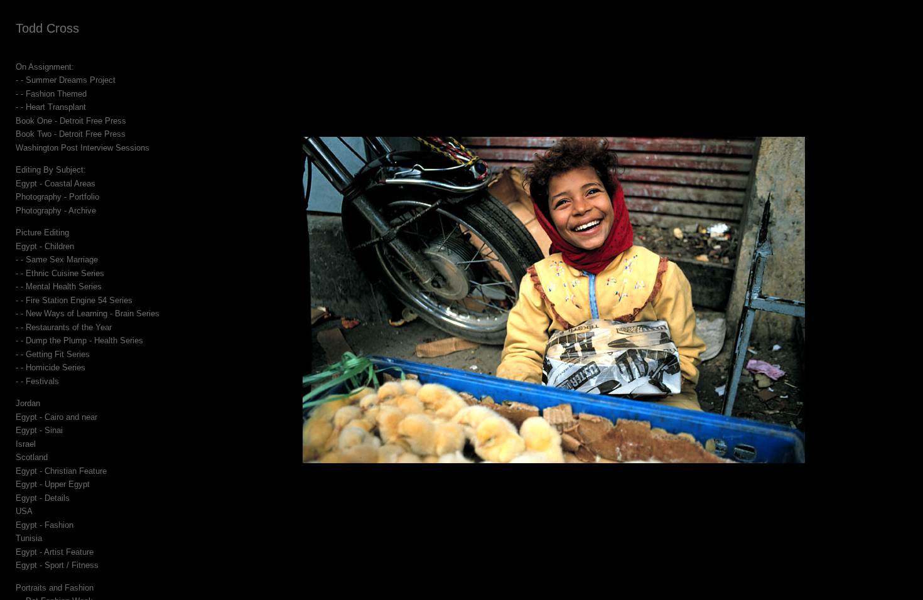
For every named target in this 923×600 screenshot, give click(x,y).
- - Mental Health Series (59, 286)
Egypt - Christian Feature (61, 471)
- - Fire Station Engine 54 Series (74, 300)
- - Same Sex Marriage (57, 259)
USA (24, 511)
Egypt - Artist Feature (55, 552)
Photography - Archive (56, 210)
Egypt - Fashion (44, 525)
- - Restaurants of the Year (64, 327)
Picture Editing (42, 232)
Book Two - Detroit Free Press (71, 134)
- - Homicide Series (50, 367)
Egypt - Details (43, 498)
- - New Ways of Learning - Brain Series (87, 313)
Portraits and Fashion (55, 587)
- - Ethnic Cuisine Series (60, 273)
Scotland (32, 457)
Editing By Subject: (51, 169)
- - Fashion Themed (51, 94)
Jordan (28, 403)
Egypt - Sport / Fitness (57, 565)
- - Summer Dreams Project (66, 80)
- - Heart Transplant (51, 107)
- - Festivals (37, 381)
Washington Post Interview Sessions (82, 148)
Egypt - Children (45, 246)
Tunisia (29, 538)
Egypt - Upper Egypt (53, 484)
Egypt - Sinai (39, 430)
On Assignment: (45, 67)
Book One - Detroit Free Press (71, 121)
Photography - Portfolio (57, 196)
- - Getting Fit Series (53, 354)
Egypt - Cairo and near (56, 417)
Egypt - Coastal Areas (55, 183)
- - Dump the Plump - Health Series (79, 340)
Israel (26, 444)
